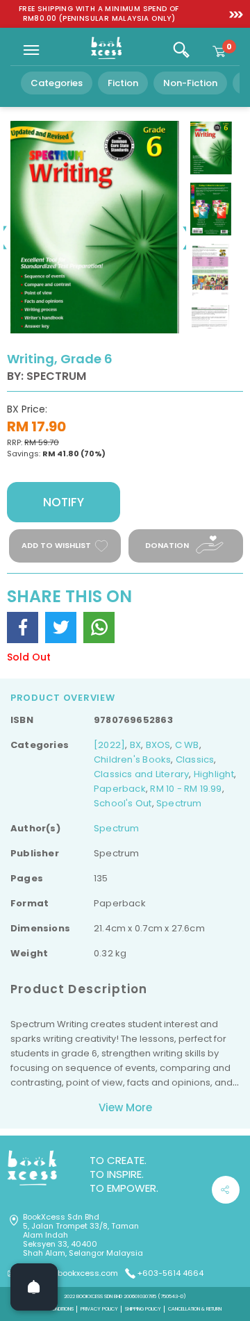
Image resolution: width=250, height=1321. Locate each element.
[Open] (34, 1287)
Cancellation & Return (195, 1309)
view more (125, 1107)
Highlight (214, 774)
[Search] (181, 50)
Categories (57, 83)
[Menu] (31, 50)
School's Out (123, 803)
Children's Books (132, 759)
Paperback (120, 788)
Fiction (123, 83)
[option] (99, 14)
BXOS (158, 744)
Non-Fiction (190, 83)
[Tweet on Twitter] (60, 627)
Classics (195, 759)
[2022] (109, 744)
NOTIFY (63, 502)
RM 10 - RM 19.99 (186, 788)
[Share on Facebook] (22, 627)
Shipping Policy (143, 1309)
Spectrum (179, 803)
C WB (187, 744)
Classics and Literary (141, 774)
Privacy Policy (99, 1309)
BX (135, 744)
